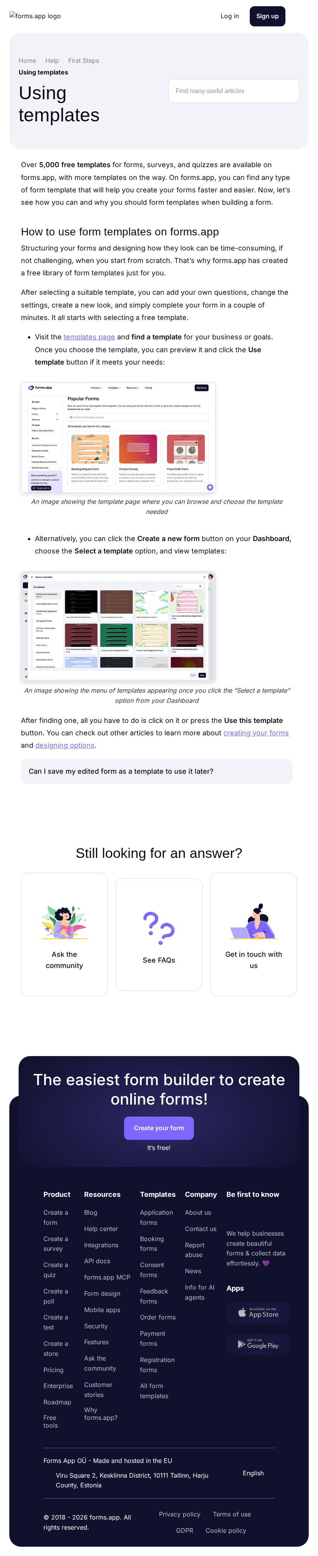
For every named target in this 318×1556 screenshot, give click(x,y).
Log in (230, 16)
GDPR (184, 1530)
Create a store (55, 1348)
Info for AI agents (199, 1292)
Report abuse (194, 1250)
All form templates (154, 1391)
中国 (248, 1452)
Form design (102, 1293)
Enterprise (58, 1386)
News (193, 1271)
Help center (101, 1229)
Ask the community (100, 1363)
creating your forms (256, 733)
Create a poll (55, 1296)
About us (198, 1212)
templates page (89, 337)
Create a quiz (55, 1270)
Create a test (55, 1322)
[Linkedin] (232, 1214)
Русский (254, 1436)
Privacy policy (179, 1514)
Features (96, 1342)
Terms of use (232, 1514)
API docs (97, 1261)
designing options (65, 745)
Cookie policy (226, 1530)
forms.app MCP (107, 1277)
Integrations (101, 1245)
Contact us (200, 1229)
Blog (90, 1212)
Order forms (158, 1317)
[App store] (258, 1314)
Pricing (53, 1370)
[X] (267, 1214)
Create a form (55, 1217)
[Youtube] (284, 1214)
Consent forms (152, 1270)
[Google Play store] (258, 1345)
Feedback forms (154, 1296)
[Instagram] (250, 1214)
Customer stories (98, 1390)
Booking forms (152, 1244)
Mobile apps (102, 1310)
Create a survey (55, 1244)
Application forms (156, 1217)
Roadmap (57, 1402)
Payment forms (152, 1338)
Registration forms (157, 1365)
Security (96, 1326)
